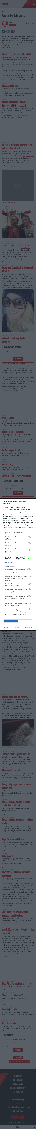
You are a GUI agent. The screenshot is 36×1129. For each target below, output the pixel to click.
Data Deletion (8, 627)
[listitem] (18, 533)
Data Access (18, 627)
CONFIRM (11, 621)
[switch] (29, 537)
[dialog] (18, 564)
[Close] (32, 502)
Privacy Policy (28, 627)
